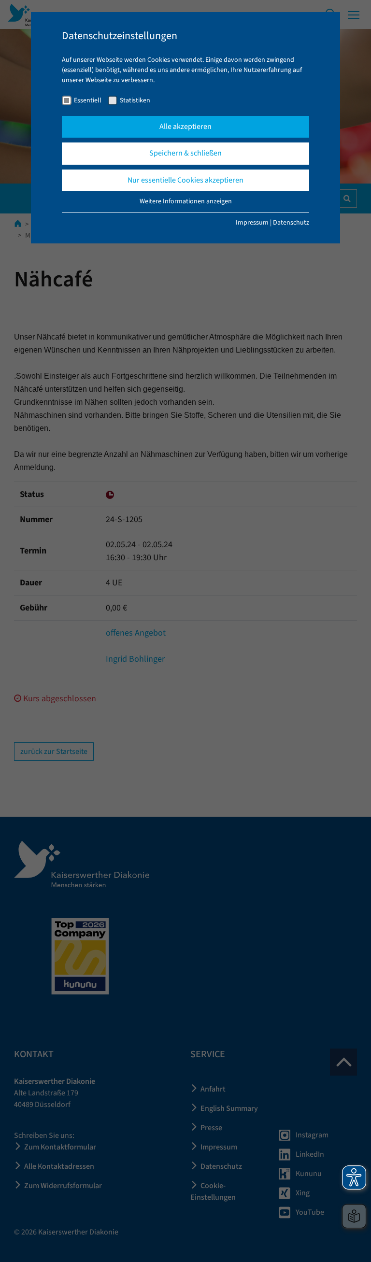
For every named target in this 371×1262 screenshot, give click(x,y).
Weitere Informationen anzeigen (186, 201)
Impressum (252, 222)
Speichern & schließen (185, 153)
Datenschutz (291, 222)
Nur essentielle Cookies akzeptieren (185, 180)
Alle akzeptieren (185, 126)
